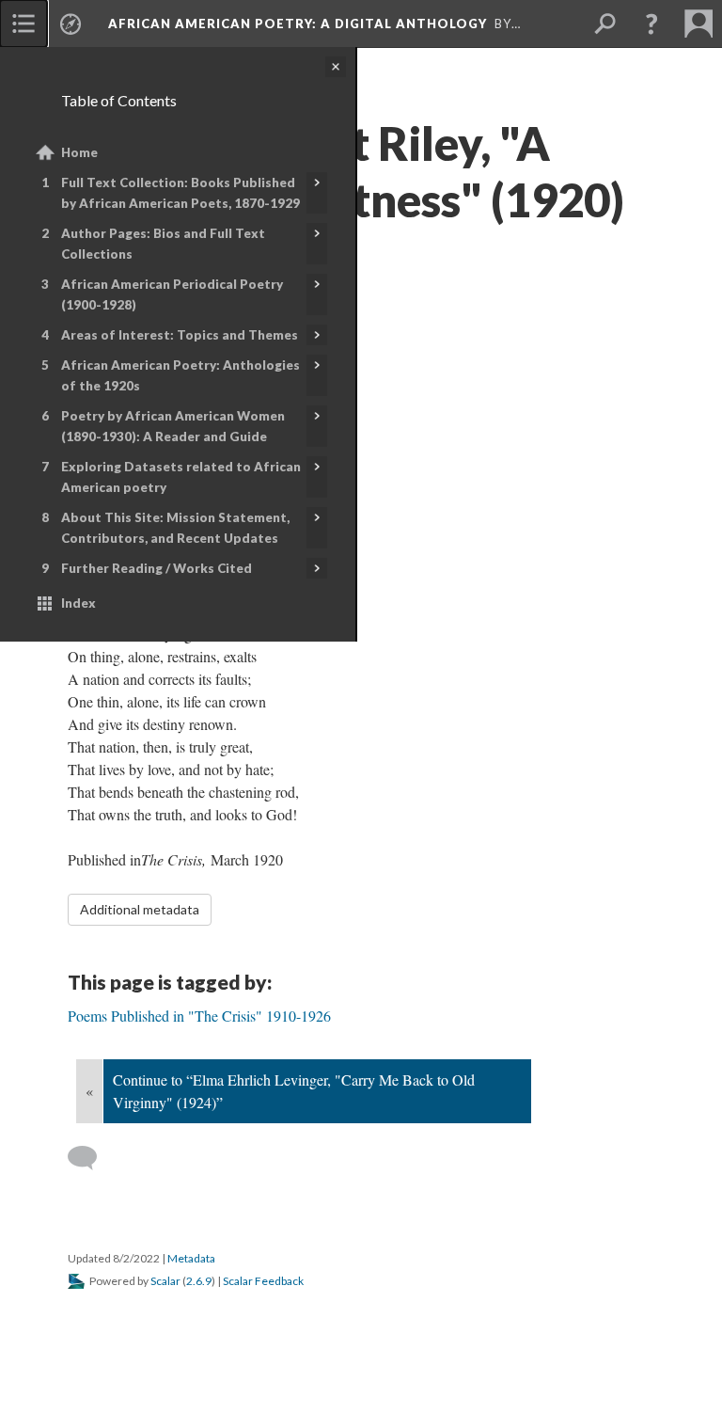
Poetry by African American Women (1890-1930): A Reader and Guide (173, 426)
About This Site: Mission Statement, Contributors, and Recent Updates (175, 528)
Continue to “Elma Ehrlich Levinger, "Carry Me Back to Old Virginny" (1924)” (294, 1091)
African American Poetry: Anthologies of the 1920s (180, 375)
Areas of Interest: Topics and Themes (179, 334)
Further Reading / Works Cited (156, 568)
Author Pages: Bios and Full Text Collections (163, 244)
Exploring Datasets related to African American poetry (181, 477)
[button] (651, 23)
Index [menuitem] (78, 603)
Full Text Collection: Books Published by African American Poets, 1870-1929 (180, 193)
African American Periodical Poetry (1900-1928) (172, 294)
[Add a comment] (91, 1158)
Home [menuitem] (79, 152)
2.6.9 (199, 1281)
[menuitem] (23, 23)
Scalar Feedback (263, 1281)
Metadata (191, 1258)
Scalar (165, 1281)
